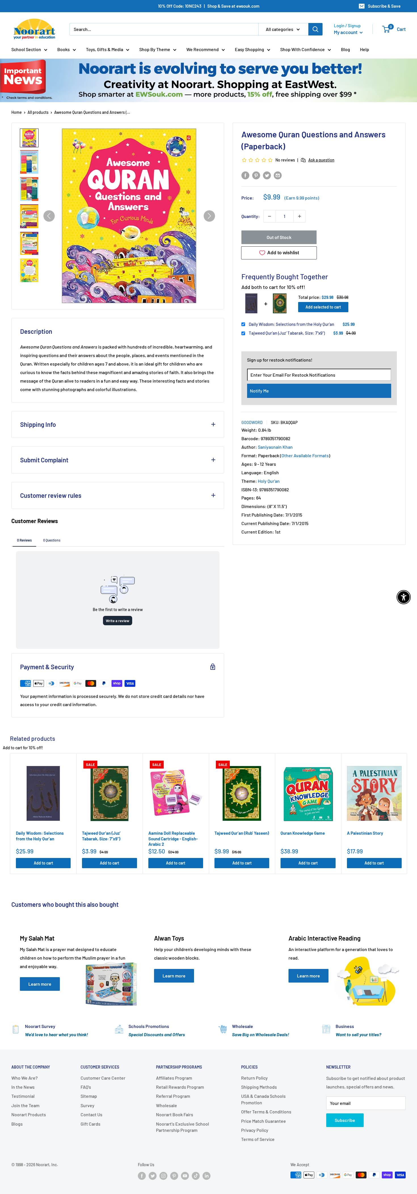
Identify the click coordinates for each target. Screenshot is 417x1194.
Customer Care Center (103, 1077)
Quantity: (250, 216)
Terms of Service (258, 1139)
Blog (345, 49)
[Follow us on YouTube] (185, 1176)
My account (346, 32)
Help (364, 49)
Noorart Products (28, 1114)
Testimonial (23, 1096)
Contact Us (91, 1114)
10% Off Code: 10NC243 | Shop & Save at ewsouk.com (208, 6)
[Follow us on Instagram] (163, 1176)
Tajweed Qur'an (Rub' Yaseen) (241, 833)
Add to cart (43, 863)
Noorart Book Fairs (174, 1114)
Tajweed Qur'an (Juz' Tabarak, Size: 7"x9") (287, 332)
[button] (29, 138)
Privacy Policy (254, 1130)
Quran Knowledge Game (303, 833)
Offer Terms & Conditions (266, 1111)
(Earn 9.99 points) (302, 198)
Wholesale (166, 1105)
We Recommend (202, 49)
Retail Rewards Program (180, 1087)
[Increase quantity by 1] (300, 216)
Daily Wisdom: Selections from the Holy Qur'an (291, 324)
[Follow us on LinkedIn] (206, 1176)
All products (38, 112)
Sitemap (89, 1096)
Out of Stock (279, 237)
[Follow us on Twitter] (153, 1176)
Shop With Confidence (302, 49)
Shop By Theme (154, 49)
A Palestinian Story (365, 833)
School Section (26, 49)
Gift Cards (90, 1123)
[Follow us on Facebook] (142, 1176)
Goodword (252, 422)
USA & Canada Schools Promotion (263, 1099)
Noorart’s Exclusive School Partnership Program (182, 1127)
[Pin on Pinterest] (256, 175)
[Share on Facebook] (245, 175)
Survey (87, 1105)
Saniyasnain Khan (275, 447)
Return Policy (254, 1077)
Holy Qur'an (269, 481)
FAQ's (86, 1087)
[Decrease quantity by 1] (269, 216)
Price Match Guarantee (263, 1121)
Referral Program (173, 1096)
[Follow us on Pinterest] (174, 1176)
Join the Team (25, 1105)
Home (16, 112)
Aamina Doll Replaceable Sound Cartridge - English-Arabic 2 (173, 838)
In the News (23, 1087)
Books (63, 49)
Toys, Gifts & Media (104, 49)
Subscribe (345, 1120)
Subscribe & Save (384, 6)
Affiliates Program (174, 1077)
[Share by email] (278, 175)
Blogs (17, 1123)
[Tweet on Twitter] (267, 175)
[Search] (315, 29)
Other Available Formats (305, 455)
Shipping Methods (259, 1087)
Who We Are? (24, 1077)
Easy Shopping (249, 49)
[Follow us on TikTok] (196, 1176)
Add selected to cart (323, 307)
